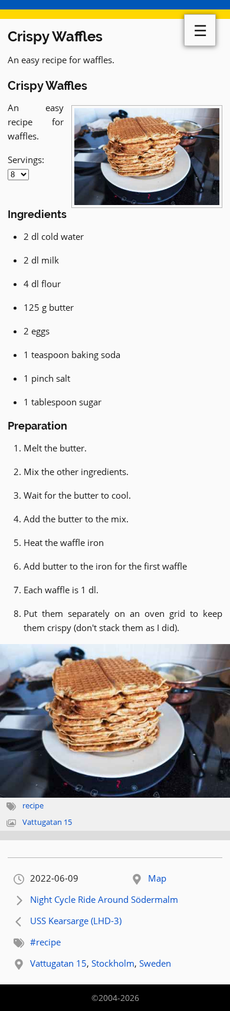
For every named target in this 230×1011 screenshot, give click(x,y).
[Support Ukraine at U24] (115, 9)
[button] (115, 721)
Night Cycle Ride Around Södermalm (104, 899)
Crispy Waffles (55, 36)
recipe (33, 806)
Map (157, 878)
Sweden (155, 963)
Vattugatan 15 (47, 822)
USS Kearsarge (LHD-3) (75, 921)
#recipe (45, 942)
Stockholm (112, 963)
